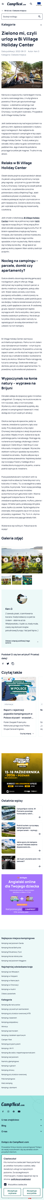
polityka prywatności (21, 1179)
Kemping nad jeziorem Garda (12, 943)
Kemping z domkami (9, 1087)
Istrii (37, 221)
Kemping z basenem (9, 1018)
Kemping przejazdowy (9, 1022)
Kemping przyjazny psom (11, 1044)
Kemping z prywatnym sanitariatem (15, 1009)
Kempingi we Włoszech (10, 972)
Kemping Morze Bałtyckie (11, 947)
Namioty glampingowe (10, 1061)
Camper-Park (6, 1039)
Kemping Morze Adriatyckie (11, 956)
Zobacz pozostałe (8, 993)
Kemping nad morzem (9, 1031)
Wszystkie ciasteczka (17, 1184)
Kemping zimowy (7, 1070)
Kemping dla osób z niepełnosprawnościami (18, 1052)
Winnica (4, 1026)
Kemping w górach (8, 1066)
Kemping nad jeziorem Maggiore (13, 960)
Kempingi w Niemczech (10, 980)
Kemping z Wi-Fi (7, 1048)
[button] (22, 25)
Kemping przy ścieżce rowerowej (14, 1074)
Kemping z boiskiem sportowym (13, 1035)
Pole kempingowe (8, 1079)
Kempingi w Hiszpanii (9, 976)
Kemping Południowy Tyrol (11, 952)
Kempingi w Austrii (8, 989)
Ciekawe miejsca (18, 54)
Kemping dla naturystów (10, 1005)
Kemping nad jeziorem (9, 1057)
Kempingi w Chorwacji (9, 985)
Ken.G (36, 51)
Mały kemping (6, 1083)
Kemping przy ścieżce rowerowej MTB (16, 1013)
